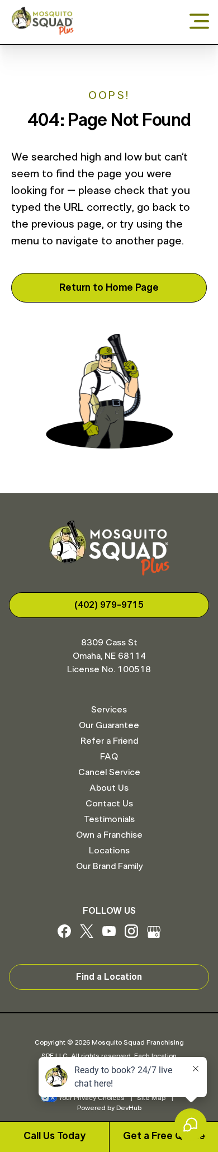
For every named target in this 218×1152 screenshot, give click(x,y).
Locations (109, 850)
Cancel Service (109, 772)
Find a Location (109, 976)
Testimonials (109, 819)
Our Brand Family (109, 866)
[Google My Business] (153, 935)
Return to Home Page (109, 288)
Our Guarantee (109, 725)
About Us (109, 787)
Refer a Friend (109, 740)
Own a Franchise (109, 834)
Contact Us (109, 803)
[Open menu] (199, 22)
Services (109, 709)
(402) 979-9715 (109, 605)
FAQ (109, 756)
